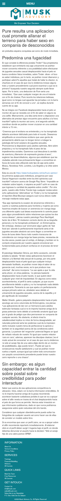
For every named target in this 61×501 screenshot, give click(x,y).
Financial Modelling (11, 461)
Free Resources (10, 476)
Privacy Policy (9, 451)
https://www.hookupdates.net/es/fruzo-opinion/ (37, 172)
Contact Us (8, 486)
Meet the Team (10, 474)
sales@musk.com (11, 491)
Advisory (8, 463)
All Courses (8, 466)
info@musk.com (10, 488)
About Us (8, 446)
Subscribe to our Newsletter (14, 493)
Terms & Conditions (11, 449)
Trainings (8, 459)
